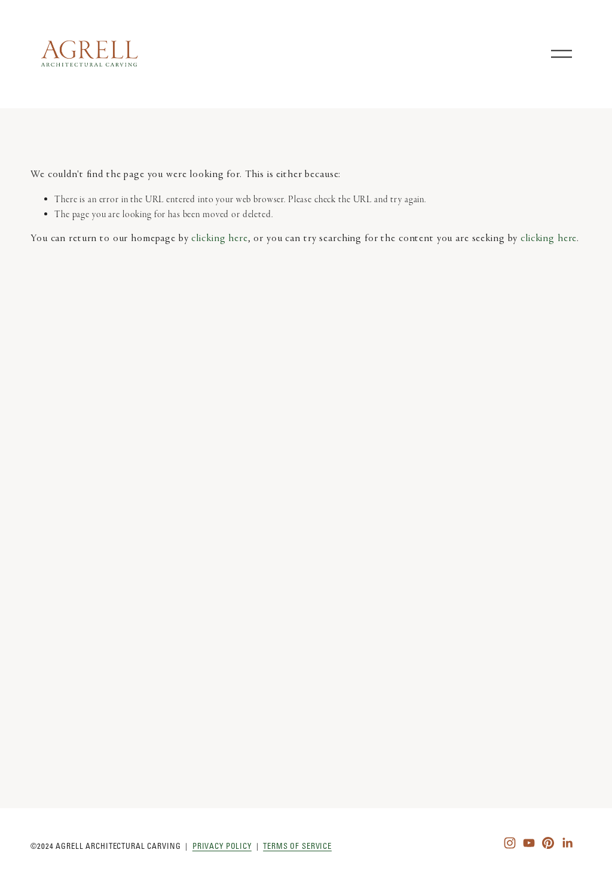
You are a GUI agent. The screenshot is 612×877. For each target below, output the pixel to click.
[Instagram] (510, 843)
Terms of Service (297, 846)
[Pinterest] (548, 843)
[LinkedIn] (567, 843)
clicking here (219, 238)
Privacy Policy (222, 846)
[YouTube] (529, 843)
